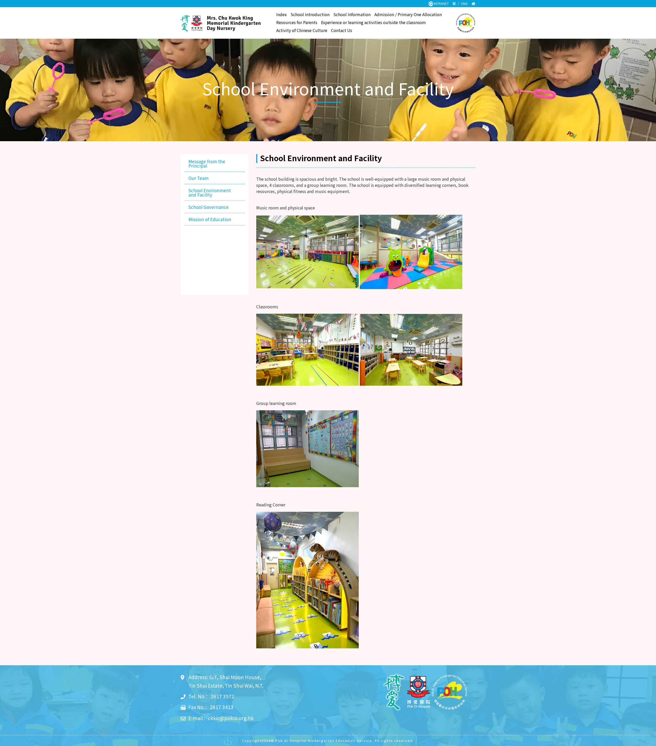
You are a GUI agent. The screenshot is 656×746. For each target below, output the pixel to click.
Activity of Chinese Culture (301, 30)
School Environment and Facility (209, 192)
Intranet (441, 3)
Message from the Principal (206, 163)
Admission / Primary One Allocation (408, 14)
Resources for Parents (296, 22)
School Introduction (310, 14)
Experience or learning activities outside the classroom (373, 22)
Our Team (198, 178)
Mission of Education (209, 219)
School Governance (208, 207)
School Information (352, 14)
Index (281, 14)
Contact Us (341, 30)
